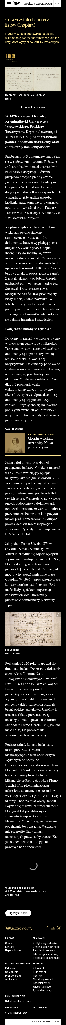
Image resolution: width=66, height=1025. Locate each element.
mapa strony (12, 1007)
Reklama (10, 968)
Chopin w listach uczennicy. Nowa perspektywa (41, 442)
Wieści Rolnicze (42, 986)
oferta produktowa (16, 1013)
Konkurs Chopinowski (38, 3)
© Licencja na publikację (19, 887)
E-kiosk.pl (38, 968)
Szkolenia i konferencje (18, 1001)
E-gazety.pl (39, 972)
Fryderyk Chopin (18, 913)
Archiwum (11, 979)
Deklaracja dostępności (46, 957)
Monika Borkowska (33, 107)
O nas (8, 943)
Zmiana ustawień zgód (46, 946)
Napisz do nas (13, 950)
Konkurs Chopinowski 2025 (20, 13)
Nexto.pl (37, 975)
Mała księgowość (43, 979)
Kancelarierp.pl (41, 983)
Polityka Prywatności (45, 943)
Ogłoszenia (11, 972)
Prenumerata (13, 975)
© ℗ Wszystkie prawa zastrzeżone (25, 891)
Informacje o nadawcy (46, 954)
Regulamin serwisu (44, 950)
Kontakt (9, 946)
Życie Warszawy (42, 990)
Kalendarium (40, 1007)
